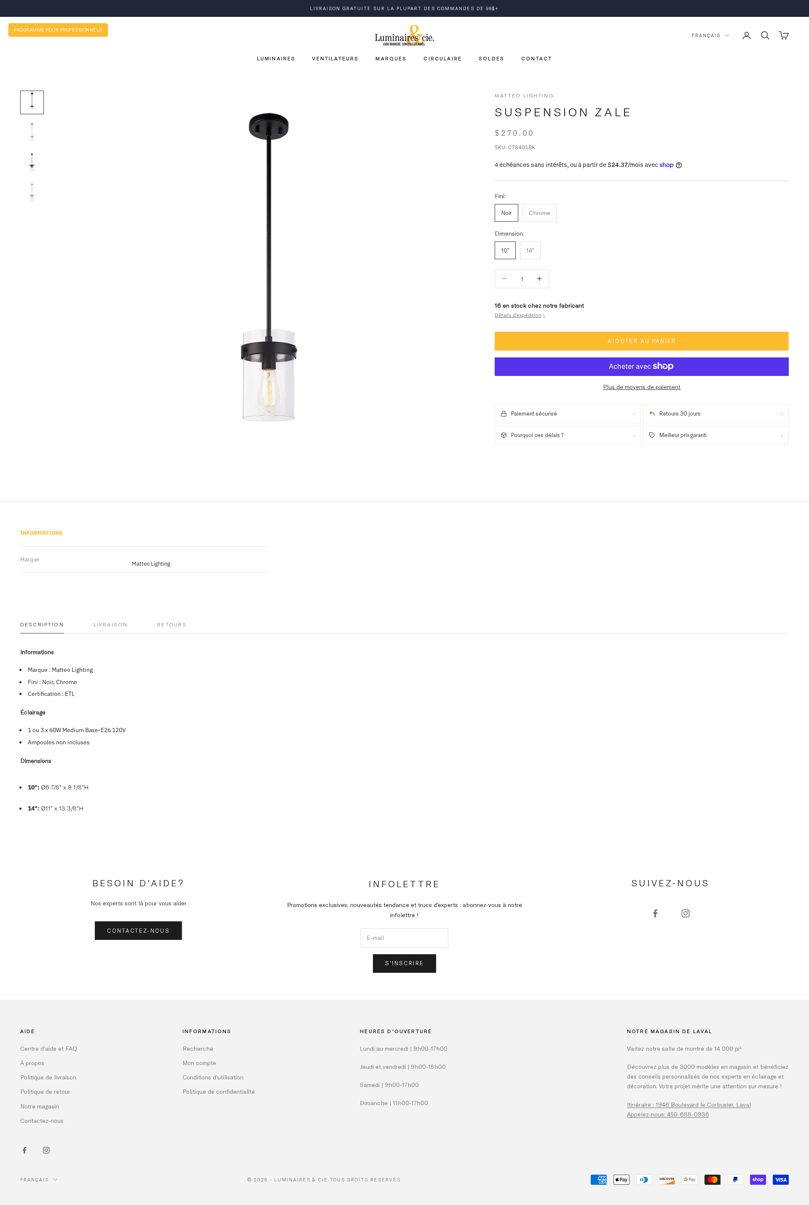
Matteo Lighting (524, 95)
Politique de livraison (48, 1077)
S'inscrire (404, 963)
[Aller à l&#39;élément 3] (32, 163)
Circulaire (442, 58)
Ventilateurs (335, 58)
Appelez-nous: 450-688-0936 (668, 1114)
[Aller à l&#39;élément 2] (32, 133)
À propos (32, 1062)
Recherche (197, 1048)
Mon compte (199, 1062)
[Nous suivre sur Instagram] (685, 913)
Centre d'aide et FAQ (48, 1048)
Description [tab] (42, 624)
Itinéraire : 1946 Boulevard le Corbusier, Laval (689, 1104)
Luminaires (276, 58)
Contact (536, 58)
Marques (391, 58)
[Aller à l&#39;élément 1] (32, 102)
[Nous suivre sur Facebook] (655, 913)
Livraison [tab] (111, 624)
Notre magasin (39, 1106)
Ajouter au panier (642, 340)
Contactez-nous (138, 930)
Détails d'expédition (520, 315)
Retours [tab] (172, 624)
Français (706, 35)
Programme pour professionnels (58, 29)
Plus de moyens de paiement (641, 386)
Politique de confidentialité (218, 1091)
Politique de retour (45, 1091)
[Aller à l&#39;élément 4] (32, 193)
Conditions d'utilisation (213, 1077)
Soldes (491, 58)
